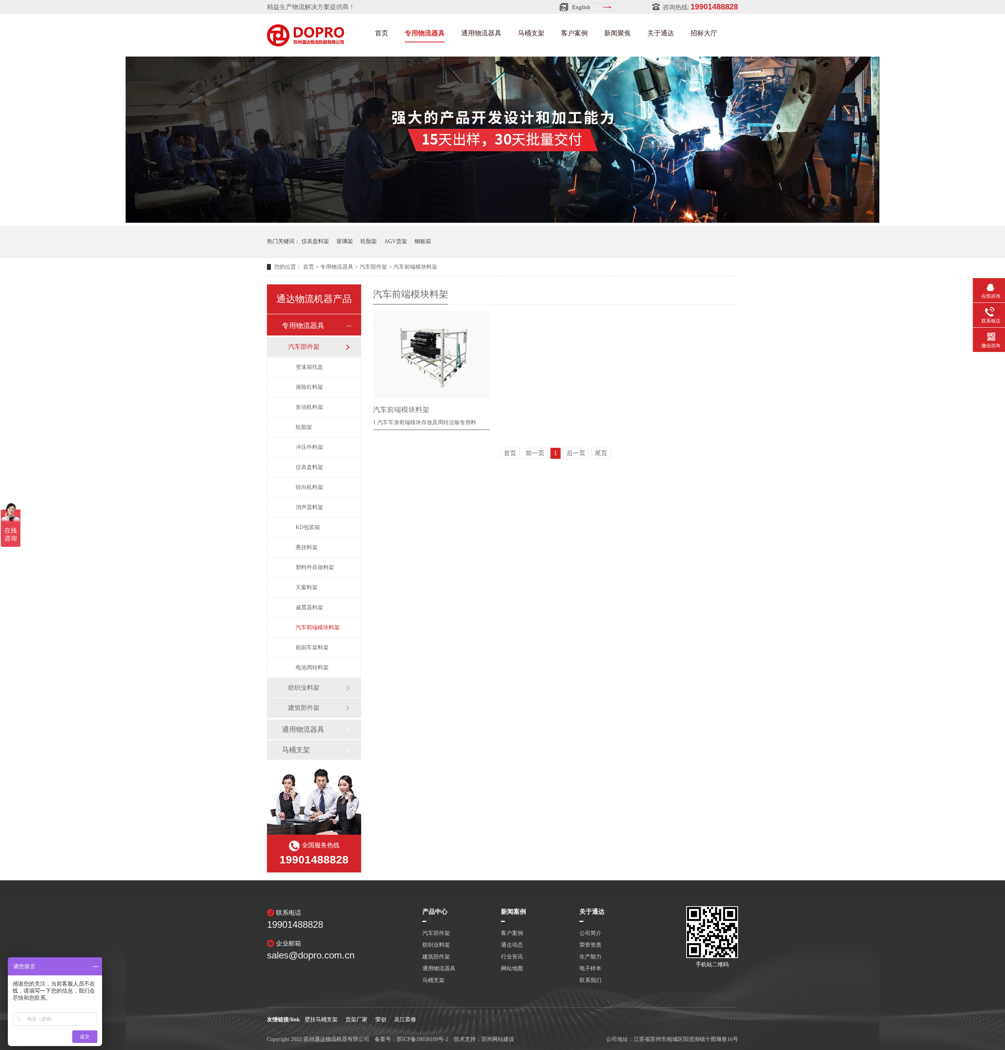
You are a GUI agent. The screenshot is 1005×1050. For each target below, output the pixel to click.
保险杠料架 (309, 387)
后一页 (575, 453)
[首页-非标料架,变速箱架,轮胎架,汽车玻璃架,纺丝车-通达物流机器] (305, 44)
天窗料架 (307, 587)
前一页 (535, 453)
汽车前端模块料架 (415, 267)
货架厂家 (356, 1020)
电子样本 (590, 968)
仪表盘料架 (315, 241)
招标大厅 (704, 33)
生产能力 (590, 957)
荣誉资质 (590, 945)
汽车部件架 (373, 267)
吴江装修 (405, 1020)
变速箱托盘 (309, 367)
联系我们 (590, 980)
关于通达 (660, 33)
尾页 (601, 453)
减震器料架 (309, 607)
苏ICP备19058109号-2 (422, 1039)
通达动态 (512, 945)
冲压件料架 (309, 447)
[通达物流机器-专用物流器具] (502, 220)
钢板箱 (423, 241)
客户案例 (574, 33)
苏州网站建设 (497, 1039)
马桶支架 (531, 33)
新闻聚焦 (617, 33)
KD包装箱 (308, 527)
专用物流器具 (425, 33)
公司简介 (590, 933)
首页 (381, 33)
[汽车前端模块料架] (431, 354)
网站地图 (512, 968)
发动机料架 (309, 407)
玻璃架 (344, 241)
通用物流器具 (481, 33)
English (581, 7)
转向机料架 (309, 487)
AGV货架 (395, 241)
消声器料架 (309, 507)
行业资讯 (512, 957)
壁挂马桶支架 (321, 1020)
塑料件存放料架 (315, 567)
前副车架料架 (312, 648)
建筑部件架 (304, 707)
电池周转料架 (312, 668)
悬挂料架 (307, 547)
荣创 (380, 1020)
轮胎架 (368, 241)
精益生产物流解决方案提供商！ (311, 7)
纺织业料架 (304, 687)
